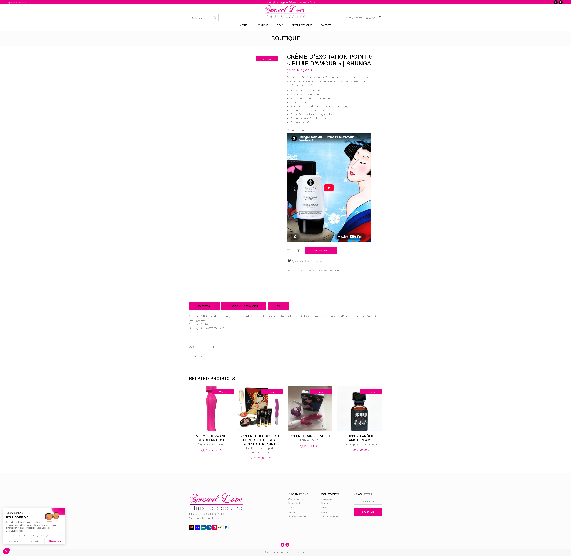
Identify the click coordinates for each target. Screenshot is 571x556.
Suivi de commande (330, 516)
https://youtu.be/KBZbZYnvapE (206, 328)
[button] (6, 551)
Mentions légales (295, 498)
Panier (324, 507)
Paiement (292, 511)
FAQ (278, 306)
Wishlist (324, 511)
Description (204, 306)
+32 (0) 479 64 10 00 (212, 513)
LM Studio (301, 552)
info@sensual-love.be (16, 2)
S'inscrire (325, 503)
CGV (290, 507)
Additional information (244, 306)
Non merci (13, 541)
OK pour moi (55, 541)
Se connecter (326, 498)
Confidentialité (294, 503)
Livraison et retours (297, 516)
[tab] (204, 306)
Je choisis (34, 541)
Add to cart (321, 250)
